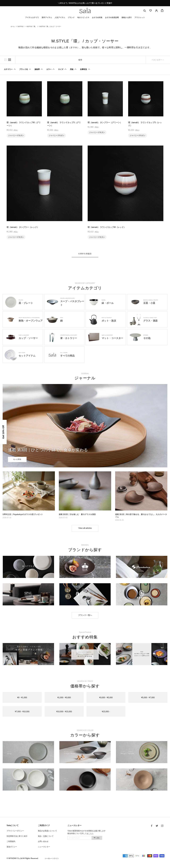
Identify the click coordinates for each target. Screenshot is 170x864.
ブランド (71, 17)
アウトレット (140, 17)
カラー (49, 69)
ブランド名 (23, 69)
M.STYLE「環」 (31, 26)
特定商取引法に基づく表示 (17, 836)
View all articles (85, 528)
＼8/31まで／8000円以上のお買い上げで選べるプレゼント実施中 (85, 3)
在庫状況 (83, 69)
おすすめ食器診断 (112, 17)
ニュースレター (44, 847)
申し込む (97, 838)
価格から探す (127, 17)
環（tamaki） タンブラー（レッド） (23, 227)
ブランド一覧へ (85, 615)
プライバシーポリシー (15, 831)
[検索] (144, 10)
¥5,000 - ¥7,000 (148, 697)
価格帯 (37, 69)
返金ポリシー (12, 847)
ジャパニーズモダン (16, 135)
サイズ (60, 69)
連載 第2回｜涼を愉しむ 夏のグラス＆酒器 (77, 514)
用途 (71, 69)
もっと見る (17, 459)
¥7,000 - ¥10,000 (22, 711)
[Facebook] (151, 826)
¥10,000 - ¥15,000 (64, 711)
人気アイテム (60, 17)
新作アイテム (47, 17)
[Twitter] (157, 826)
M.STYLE (21, 26)
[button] (3, 432)
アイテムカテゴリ (32, 17)
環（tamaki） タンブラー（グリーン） (105, 122)
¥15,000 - (106, 711)
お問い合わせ (43, 841)
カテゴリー (8, 69)
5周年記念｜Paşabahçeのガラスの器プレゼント (23, 514)
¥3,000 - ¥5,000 (106, 697)
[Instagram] (162, 826)
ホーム (13, 26)
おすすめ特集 (97, 17)
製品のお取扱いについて (47, 831)
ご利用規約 (11, 841)
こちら (91, 833)
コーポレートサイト (51, 858)
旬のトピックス (83, 17)
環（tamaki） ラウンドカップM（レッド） (107, 227)
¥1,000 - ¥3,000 (64, 697)
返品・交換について (46, 836)
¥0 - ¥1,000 (22, 697)
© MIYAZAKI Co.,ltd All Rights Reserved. (23, 858)
